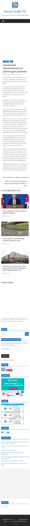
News (11, 61)
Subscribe (5, 356)
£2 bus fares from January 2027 (9, 450)
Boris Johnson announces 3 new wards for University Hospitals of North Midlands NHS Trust (14, 268)
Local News (5, 61)
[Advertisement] (15, 39)
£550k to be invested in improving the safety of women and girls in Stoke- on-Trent (15, 183)
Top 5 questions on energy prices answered (16, 177)
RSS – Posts (4, 506)
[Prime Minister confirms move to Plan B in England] (15, 195)
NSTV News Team (17, 74)
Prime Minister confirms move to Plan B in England (14, 212)
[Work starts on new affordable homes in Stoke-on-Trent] (15, 223)
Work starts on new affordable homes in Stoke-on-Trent (14, 240)
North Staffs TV (15, 11)
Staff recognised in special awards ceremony (12, 461)
